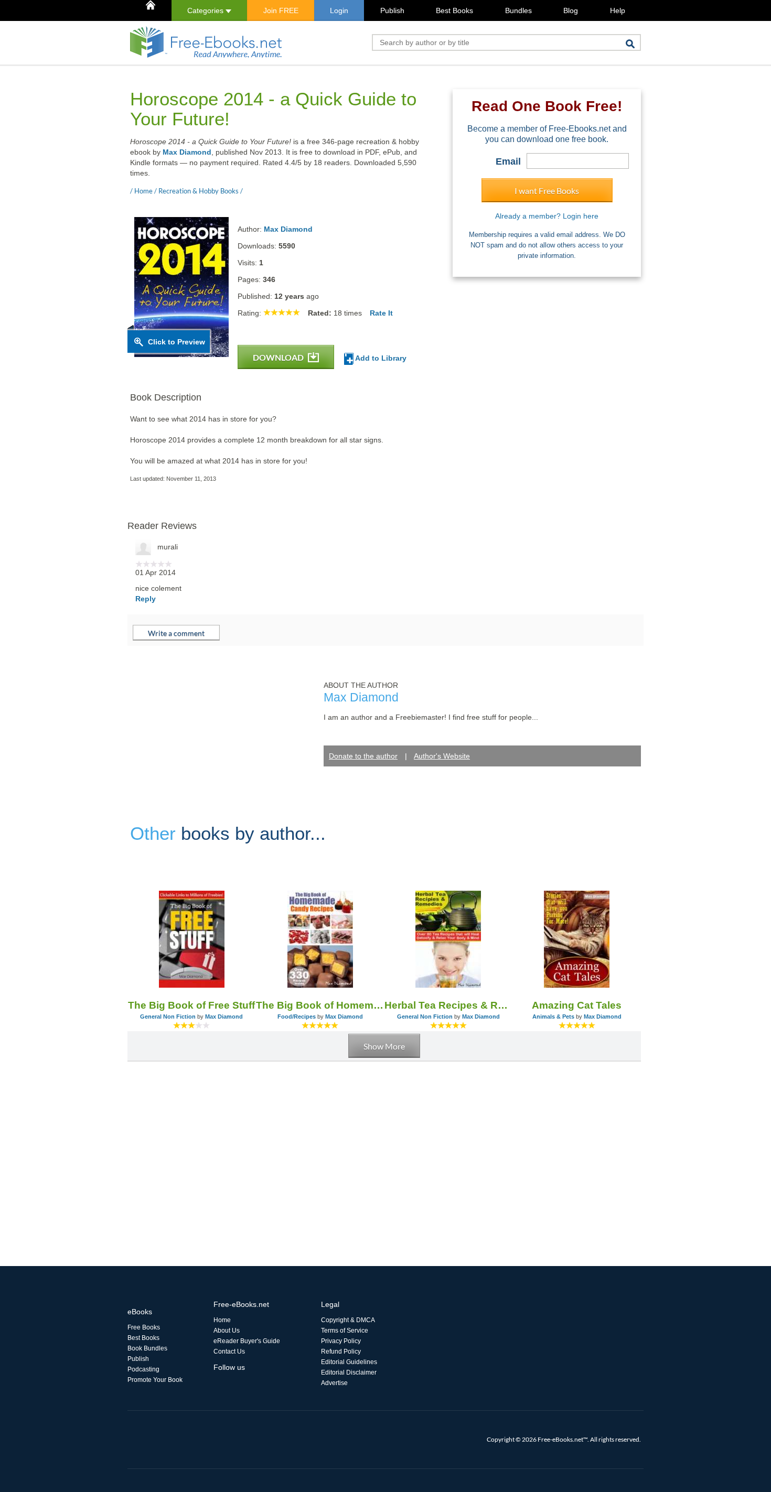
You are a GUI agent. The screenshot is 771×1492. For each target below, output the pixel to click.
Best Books (454, 10)
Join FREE (280, 10)
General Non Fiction (168, 1016)
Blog (570, 10)
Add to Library (380, 358)
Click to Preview (176, 342)
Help (617, 10)
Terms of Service (344, 1330)
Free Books (143, 1327)
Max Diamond (187, 152)
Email (508, 161)
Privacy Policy (341, 1341)
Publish (392, 10)
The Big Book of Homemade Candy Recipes (320, 1005)
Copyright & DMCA (348, 1320)
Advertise (334, 1383)
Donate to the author (363, 756)
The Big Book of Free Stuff (191, 1005)
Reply (145, 598)
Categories (206, 10)
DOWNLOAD (279, 357)
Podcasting (143, 1369)
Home (222, 1320)
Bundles (518, 10)
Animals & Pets (553, 1016)
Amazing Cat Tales (577, 1005)
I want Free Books (547, 191)
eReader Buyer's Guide (246, 1341)
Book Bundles (147, 1348)
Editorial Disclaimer (349, 1372)
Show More (384, 1046)
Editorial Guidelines (349, 1362)
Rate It (381, 313)
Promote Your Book (155, 1379)
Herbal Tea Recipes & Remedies (448, 1005)
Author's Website (442, 756)
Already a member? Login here (546, 216)
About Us (226, 1330)
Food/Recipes (296, 1016)
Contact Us (229, 1351)
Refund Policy (341, 1351)
